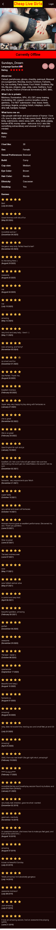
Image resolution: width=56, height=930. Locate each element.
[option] (4, 46)
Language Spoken (10, 66)
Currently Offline (28, 55)
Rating (4, 70)
